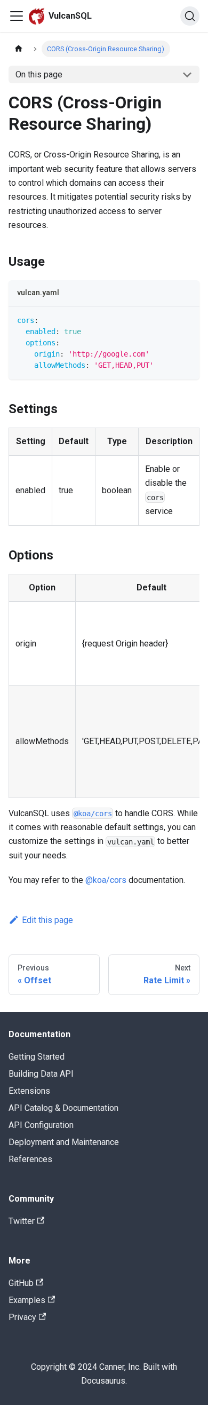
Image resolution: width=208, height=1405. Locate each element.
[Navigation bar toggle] (17, 16)
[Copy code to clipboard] (186, 319)
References (30, 1159)
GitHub (21, 1283)
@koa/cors (105, 880)
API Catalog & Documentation (63, 1108)
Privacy (22, 1317)
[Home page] (19, 49)
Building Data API (41, 1074)
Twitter (22, 1221)
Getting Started (37, 1057)
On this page (38, 74)
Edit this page (47, 920)
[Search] (189, 16)
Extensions (29, 1091)
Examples (27, 1300)
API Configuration (41, 1125)
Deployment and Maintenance (64, 1142)
